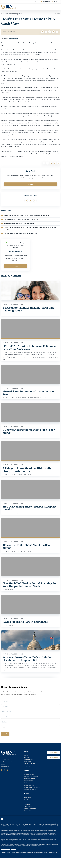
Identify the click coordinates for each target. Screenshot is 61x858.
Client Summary (54, 757)
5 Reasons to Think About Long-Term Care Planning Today (28, 309)
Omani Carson (13, 38)
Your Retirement (28, 802)
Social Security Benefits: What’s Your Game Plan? (19, 223)
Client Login (57, 1)
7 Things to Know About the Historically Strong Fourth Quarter (27, 470)
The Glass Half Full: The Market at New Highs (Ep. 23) (20, 233)
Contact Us (30, 184)
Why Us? (26, 755)
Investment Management (31, 776)
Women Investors (29, 785)
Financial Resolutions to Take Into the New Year (28, 393)
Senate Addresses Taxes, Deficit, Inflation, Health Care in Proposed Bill (28, 659)
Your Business (28, 799)
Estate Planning (28, 780)
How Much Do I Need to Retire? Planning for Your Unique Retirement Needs (29, 585)
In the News (27, 810)
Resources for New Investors (32, 787)
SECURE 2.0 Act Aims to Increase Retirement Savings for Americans (30, 347)
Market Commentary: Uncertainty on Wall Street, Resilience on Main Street (27, 215)
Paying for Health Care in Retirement (25, 622)
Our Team (26, 757)
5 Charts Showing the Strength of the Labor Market (29, 431)
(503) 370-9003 (46, 1)
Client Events (27, 761)
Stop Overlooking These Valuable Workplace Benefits (30, 508)
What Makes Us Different (31, 764)
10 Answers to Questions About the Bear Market (27, 546)
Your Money (27, 797)
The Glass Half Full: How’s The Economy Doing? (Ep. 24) (21, 219)
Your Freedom (28, 806)
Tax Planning (27, 783)
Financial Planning (29, 774)
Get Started (15, 266)
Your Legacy (27, 804)
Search (36, 1)
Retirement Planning (29, 778)
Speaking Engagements (30, 789)
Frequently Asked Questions (32, 766)
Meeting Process (28, 759)
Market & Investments (30, 808)
